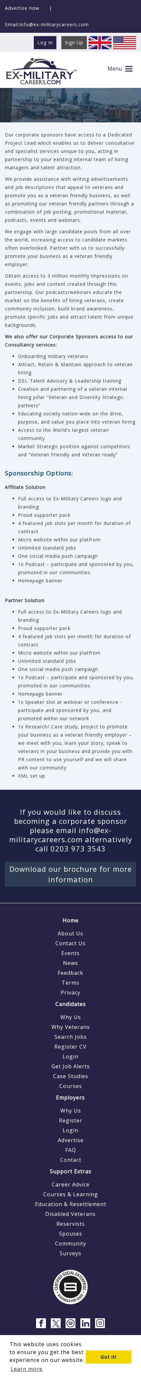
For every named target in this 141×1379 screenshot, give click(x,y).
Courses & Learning (70, 1194)
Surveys (70, 1253)
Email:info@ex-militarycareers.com (47, 24)
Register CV (70, 1046)
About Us (70, 933)
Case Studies (70, 1076)
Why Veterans (70, 1027)
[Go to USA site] (124, 42)
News (70, 963)
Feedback (70, 972)
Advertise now (22, 8)
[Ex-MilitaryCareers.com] (41, 71)
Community (70, 1243)
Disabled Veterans (70, 1214)
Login (70, 1056)
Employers (70, 1097)
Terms (70, 982)
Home (71, 920)
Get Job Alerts (70, 1066)
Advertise (71, 1140)
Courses (70, 1086)
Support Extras (70, 1171)
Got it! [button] (108, 1357)
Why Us (70, 1017)
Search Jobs (70, 1036)
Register (70, 1120)
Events (70, 953)
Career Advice (71, 1184)
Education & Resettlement (70, 1204)
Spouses (70, 1233)
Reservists (70, 1223)
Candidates (70, 1004)
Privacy (70, 992)
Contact (70, 1159)
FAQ (70, 1150)
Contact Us (70, 943)
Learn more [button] (26, 1368)
